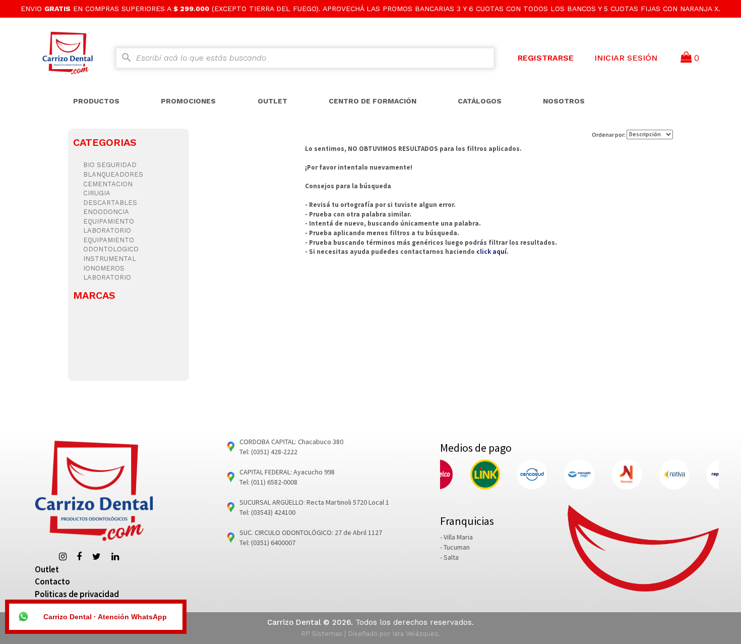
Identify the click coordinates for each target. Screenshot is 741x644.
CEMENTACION (108, 184)
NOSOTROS (564, 101)
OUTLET (272, 101)
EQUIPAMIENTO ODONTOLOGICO (111, 244)
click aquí (491, 251)
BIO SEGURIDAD (110, 165)
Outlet (47, 569)
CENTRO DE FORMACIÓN (372, 101)
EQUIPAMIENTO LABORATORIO (108, 226)
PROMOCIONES (188, 101)
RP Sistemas (321, 633)
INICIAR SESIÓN (625, 58)
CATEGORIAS (105, 142)
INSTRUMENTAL (109, 258)
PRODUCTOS (96, 101)
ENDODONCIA (106, 212)
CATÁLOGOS (480, 101)
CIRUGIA (96, 193)
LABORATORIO (107, 277)
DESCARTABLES (110, 202)
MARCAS (94, 295)
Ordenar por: (609, 134)
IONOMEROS (104, 268)
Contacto (52, 581)
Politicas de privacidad (77, 594)
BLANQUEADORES (113, 174)
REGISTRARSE (546, 58)
